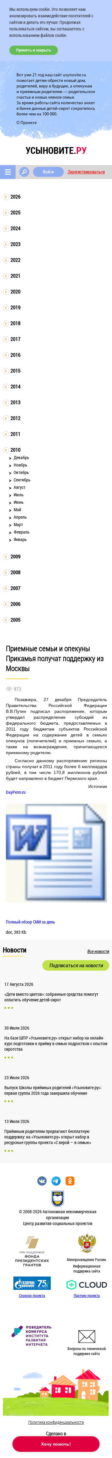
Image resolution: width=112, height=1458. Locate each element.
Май (17, 509)
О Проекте (26, 123)
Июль (19, 495)
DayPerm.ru (16, 792)
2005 (16, 619)
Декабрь (21, 457)
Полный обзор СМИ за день (30, 922)
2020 (16, 291)
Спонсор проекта (32, 1295)
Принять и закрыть (33, 50)
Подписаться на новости (76, 965)
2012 (16, 418)
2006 (16, 604)
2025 (16, 212)
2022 (16, 260)
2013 (16, 402)
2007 (16, 588)
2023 (16, 244)
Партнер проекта (87, 1295)
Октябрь (21, 472)
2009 (16, 556)
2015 (16, 370)
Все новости (98, 951)
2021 (16, 275)
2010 (16, 449)
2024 (16, 228)
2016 (16, 354)
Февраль (22, 532)
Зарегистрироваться (86, 171)
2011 (16, 434)
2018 (16, 323)
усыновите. (56, 150)
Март (18, 524)
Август (20, 487)
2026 (16, 196)
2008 (16, 572)
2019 (16, 307)
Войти (48, 171)
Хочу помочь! (56, 1444)
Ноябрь (20, 465)
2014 (16, 386)
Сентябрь (22, 480)
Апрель (20, 517)
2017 (16, 339)
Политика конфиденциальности (56, 1422)
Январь (20, 539)
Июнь (19, 502)
